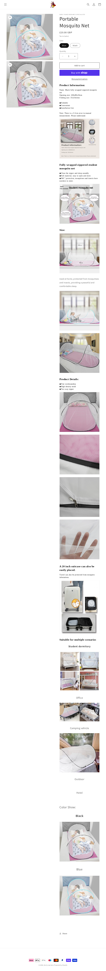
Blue (64, 45)
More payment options (80, 79)
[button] (5, 4)
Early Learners (49, 965)
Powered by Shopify (60, 965)
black (75, 45)
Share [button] (64, 933)
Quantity (62, 51)
